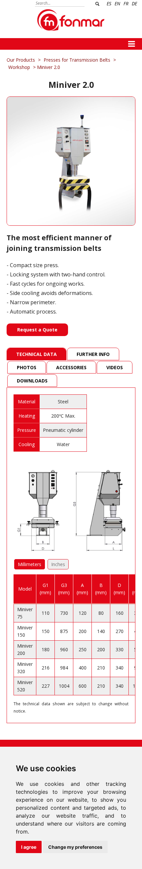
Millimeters (29, 564)
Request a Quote (37, 329)
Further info (93, 354)
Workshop (19, 67)
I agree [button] (28, 847)
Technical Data (36, 354)
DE (134, 3)
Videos (114, 367)
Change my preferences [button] (75, 847)
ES (109, 3)
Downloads (32, 380)
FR (126, 3)
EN (117, 3)
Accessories (71, 367)
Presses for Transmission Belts (77, 60)
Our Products (21, 60)
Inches (58, 564)
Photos (26, 367)
